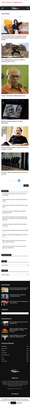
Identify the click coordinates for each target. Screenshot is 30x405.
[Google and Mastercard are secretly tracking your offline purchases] (4, 337)
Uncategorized (4, 33)
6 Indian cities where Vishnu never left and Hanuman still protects (14, 200)
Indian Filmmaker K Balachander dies (13, 96)
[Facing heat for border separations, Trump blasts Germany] (4, 296)
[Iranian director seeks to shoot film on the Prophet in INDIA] (15, 136)
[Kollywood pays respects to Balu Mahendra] (15, 109)
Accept (13, 402)
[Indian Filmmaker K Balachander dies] (15, 79)
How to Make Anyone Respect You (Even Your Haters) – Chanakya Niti (14, 194)
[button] (28, 8)
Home (2, 11)
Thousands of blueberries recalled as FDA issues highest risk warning (14, 225)
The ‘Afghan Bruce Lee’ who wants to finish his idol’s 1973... (13, 60)
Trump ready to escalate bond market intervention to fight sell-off (15, 206)
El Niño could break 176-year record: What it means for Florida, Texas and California (14, 241)
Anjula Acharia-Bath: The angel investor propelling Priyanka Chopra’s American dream (14, 37)
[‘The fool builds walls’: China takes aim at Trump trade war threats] (4, 303)
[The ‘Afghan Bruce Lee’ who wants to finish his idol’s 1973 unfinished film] (15, 50)
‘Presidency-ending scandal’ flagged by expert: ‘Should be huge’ (14, 235)
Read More (19, 402)
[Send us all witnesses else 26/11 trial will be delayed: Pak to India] (4, 323)
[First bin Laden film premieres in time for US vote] (15, 161)
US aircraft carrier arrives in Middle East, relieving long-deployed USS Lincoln (14, 212)
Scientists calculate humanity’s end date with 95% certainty (15, 230)
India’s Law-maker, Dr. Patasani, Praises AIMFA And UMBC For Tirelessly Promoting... (18, 330)
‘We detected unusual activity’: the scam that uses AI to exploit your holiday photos (14, 247)
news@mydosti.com (17, 388)
